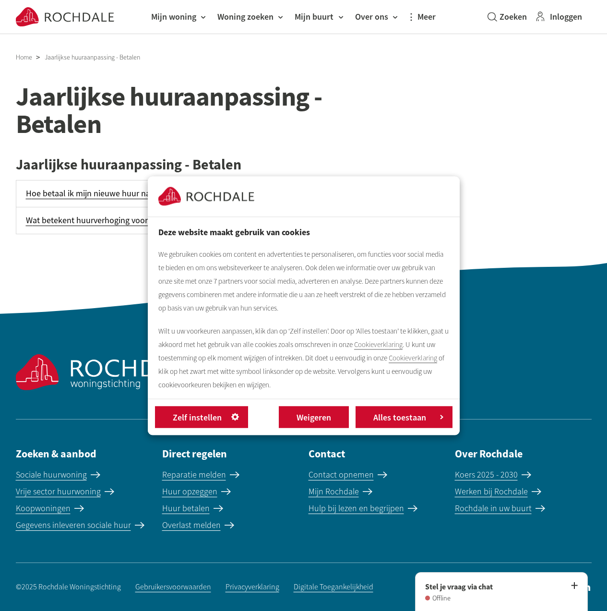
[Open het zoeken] (507, 16)
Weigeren (314, 416)
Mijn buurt (314, 16)
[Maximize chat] (574, 586)
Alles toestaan (399, 416)
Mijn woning (173, 16)
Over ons (371, 16)
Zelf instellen (197, 416)
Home (24, 57)
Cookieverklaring (378, 344)
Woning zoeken (245, 16)
